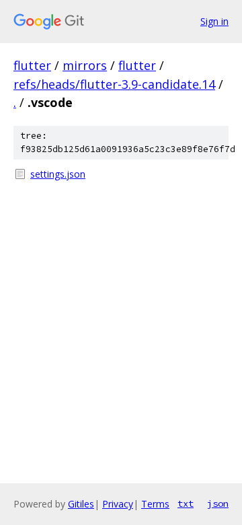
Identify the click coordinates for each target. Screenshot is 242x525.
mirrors (85, 65)
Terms (155, 503)
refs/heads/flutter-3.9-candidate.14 (114, 84)
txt (185, 503)
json (218, 503)
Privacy (117, 503)
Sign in (214, 21)
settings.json (57, 174)
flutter (32, 65)
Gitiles (81, 503)
